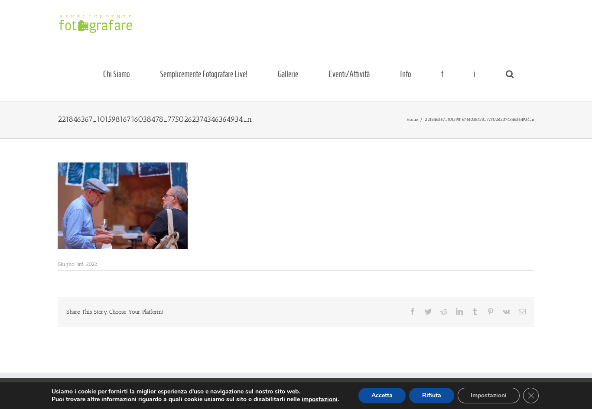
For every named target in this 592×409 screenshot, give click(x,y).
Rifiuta (431, 395)
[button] (510, 74)
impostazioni (320, 399)
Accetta (382, 395)
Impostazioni (489, 395)
